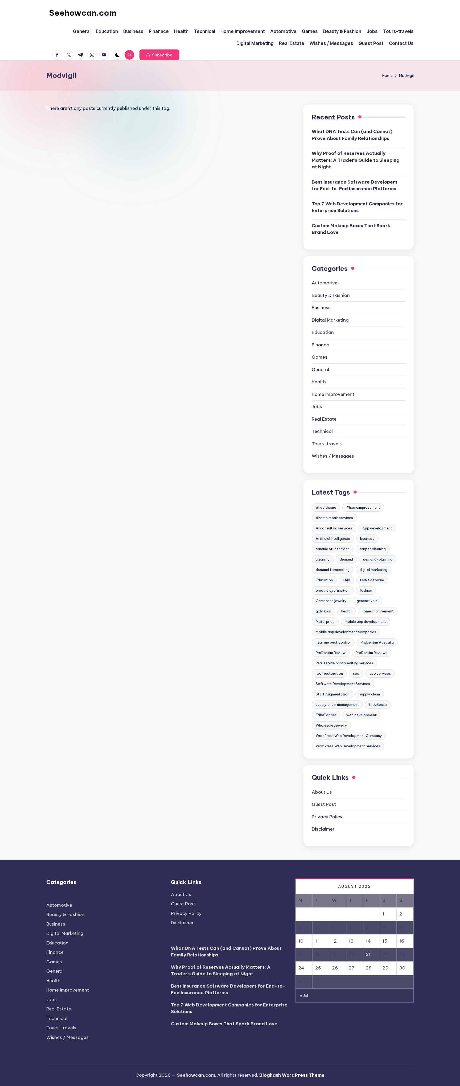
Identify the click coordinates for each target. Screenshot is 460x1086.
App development (377, 528)
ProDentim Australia (377, 642)
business (367, 538)
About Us (322, 792)
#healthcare (326, 507)
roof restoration (329, 673)
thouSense (378, 704)
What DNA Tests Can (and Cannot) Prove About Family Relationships (352, 135)
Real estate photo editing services (344, 663)
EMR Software (372, 580)
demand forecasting (333, 569)
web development (361, 715)
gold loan (323, 611)
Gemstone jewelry (331, 601)
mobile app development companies (346, 632)
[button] (159, 54)
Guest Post (324, 804)
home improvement (378, 611)
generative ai (367, 601)
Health (319, 382)
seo (356, 673)
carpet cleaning (373, 549)
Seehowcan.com (82, 13)
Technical (322, 431)
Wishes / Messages (333, 456)
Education (323, 332)
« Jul (304, 995)
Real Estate (324, 419)
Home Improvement (333, 394)
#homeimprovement (363, 507)
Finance (320, 345)
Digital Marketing (330, 320)
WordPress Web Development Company (349, 735)
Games (319, 357)
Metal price (325, 621)
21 (368, 954)
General (320, 369)
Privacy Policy (327, 817)
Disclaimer (323, 829)
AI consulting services (334, 528)
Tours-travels (327, 444)
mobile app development (365, 621)
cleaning (323, 559)
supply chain (369, 694)
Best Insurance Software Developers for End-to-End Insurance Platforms (354, 185)
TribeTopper (326, 715)
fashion (366, 590)
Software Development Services (343, 684)
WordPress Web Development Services (348, 746)
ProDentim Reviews (371, 652)
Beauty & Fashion (331, 295)
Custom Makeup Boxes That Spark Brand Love (351, 229)
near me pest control (333, 642)
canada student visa (333, 549)
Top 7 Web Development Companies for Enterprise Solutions (357, 207)
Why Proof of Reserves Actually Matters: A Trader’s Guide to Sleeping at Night (356, 160)
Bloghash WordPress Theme (292, 1075)
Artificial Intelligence (333, 538)
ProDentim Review (331, 652)
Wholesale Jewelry (331, 725)
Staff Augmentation (332, 694)
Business (321, 307)
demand (346, 559)
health (346, 611)
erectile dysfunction (333, 590)
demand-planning (377, 559)
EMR (346, 580)
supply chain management (337, 704)
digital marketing (373, 569)
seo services (380, 673)
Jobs (317, 406)
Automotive (325, 283)
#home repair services (334, 518)
